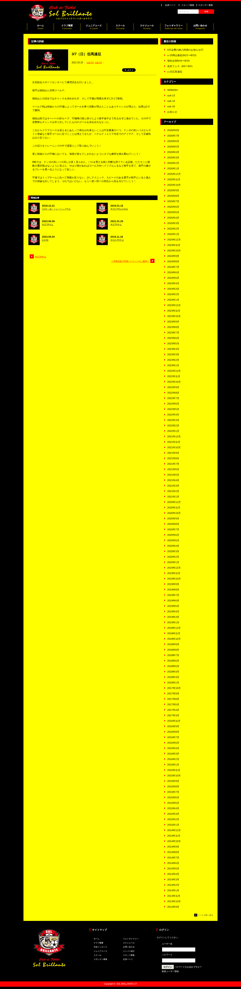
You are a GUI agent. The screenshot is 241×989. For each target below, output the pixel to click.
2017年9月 (173, 693)
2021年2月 (173, 491)
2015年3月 (173, 813)
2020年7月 (173, 529)
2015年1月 (173, 824)
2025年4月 (173, 217)
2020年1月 (173, 562)
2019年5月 (173, 606)
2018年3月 (173, 677)
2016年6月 (173, 742)
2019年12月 (174, 567)
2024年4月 (173, 283)
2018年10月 (174, 638)
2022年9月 (173, 387)
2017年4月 (173, 709)
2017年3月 (173, 715)
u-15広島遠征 (174, 71)
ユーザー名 (167, 944)
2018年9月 (173, 644)
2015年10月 (174, 775)
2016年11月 (173, 720)
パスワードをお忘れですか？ (188, 967)
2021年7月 (173, 463)
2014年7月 (173, 857)
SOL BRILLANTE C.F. (126, 984)
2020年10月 (174, 513)
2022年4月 (173, 414)
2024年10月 (174, 250)
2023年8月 (173, 327)
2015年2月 (173, 819)
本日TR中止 (47, 224)
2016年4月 (173, 748)
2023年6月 (173, 338)
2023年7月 (173, 332)
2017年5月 (173, 704)
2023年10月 (174, 316)
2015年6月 (173, 797)
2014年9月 (173, 846)
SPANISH (172, 90)
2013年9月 (173, 906)
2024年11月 (173, 245)
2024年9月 (173, 256)
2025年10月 (174, 184)
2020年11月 (173, 507)
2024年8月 (173, 261)
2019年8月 (173, 589)
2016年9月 (173, 726)
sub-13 (90, 62)
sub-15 (171, 106)
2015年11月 (173, 770)
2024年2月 (173, 294)
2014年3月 (173, 879)
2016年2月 (173, 759)
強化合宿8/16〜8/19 (178, 60)
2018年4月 (173, 671)
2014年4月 (173, 874)
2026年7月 (173, 135)
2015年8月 (173, 786)
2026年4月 (173, 152)
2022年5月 (173, 409)
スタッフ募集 (188, 5)
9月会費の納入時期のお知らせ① (185, 49)
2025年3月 (173, 223)
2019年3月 (173, 617)
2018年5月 (173, 666)
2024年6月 (173, 272)
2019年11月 (173, 573)
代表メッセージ (100, 947)
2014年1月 (173, 890)
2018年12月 (174, 627)
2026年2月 (173, 163)
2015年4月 (173, 808)
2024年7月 (173, 267)
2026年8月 (173, 130)
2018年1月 (173, 682)
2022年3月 (173, 420)
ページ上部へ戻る (205, 915)
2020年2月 (173, 556)
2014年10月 (174, 841)
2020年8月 (173, 524)
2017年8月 (173, 699)
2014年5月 (173, 868)
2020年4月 (173, 545)
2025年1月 (173, 234)
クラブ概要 (67, 26)
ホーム (40, 26)
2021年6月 (173, 469)
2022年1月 (173, 431)
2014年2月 (173, 885)
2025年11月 (173, 179)
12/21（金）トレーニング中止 (56, 209)
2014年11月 (173, 835)
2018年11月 (173, 633)
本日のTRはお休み (119, 209)
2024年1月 (173, 299)
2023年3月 (173, 354)
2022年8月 (173, 392)
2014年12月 (174, 830)
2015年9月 (173, 781)
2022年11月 (173, 376)
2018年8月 (173, 649)
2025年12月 (174, 174)
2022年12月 (174, 370)
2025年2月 (173, 228)
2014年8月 (173, 852)
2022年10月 (174, 381)
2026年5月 (173, 146)
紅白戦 (45, 240)
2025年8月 (173, 195)
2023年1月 (173, 365)
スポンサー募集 (205, 5)
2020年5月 (173, 540)
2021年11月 (173, 442)
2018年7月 (173, 655)
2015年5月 (173, 802)
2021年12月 (174, 436)
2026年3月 (173, 157)
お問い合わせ (200, 26)
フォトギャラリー (173, 26)
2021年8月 (173, 458)
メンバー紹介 (129, 951)
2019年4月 (173, 611)
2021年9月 (173, 452)
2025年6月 (173, 206)
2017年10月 (174, 688)
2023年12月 (174, 305)
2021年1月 (173, 496)
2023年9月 (173, 321)
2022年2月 (173, 425)
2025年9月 (173, 190)
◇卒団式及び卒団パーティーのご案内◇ (130, 261)
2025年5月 (173, 212)
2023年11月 (173, 310)
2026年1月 (173, 168)
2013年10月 (174, 901)
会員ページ (170, 5)
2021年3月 (173, 485)
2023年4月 (173, 349)
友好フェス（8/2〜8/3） (180, 66)
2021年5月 (173, 474)
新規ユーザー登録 (170, 971)
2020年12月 (174, 502)
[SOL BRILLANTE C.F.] (60, 20)
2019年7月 (173, 595)
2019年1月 (173, 622)
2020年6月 (173, 534)
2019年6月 (173, 600)
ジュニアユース (94, 26)
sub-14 (98, 62)
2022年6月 (173, 403)
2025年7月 (173, 201)
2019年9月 (173, 584)
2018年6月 (173, 660)
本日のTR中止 (117, 240)
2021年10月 (174, 447)
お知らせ (172, 111)
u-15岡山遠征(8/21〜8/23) (181, 55)
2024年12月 (174, 239)
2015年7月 (173, 792)
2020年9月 (173, 518)
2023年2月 (173, 359)
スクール (120, 26)
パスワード (167, 955)
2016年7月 (173, 737)
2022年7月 (173, 398)
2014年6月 (173, 863)
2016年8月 (173, 731)
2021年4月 (173, 480)
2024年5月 (173, 277)
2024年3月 (173, 288)
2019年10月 (174, 578)
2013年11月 (173, 895)
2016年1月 (173, 764)
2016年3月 (173, 753)
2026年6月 (173, 141)
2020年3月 (173, 551)
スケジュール (147, 26)
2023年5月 (173, 343)
